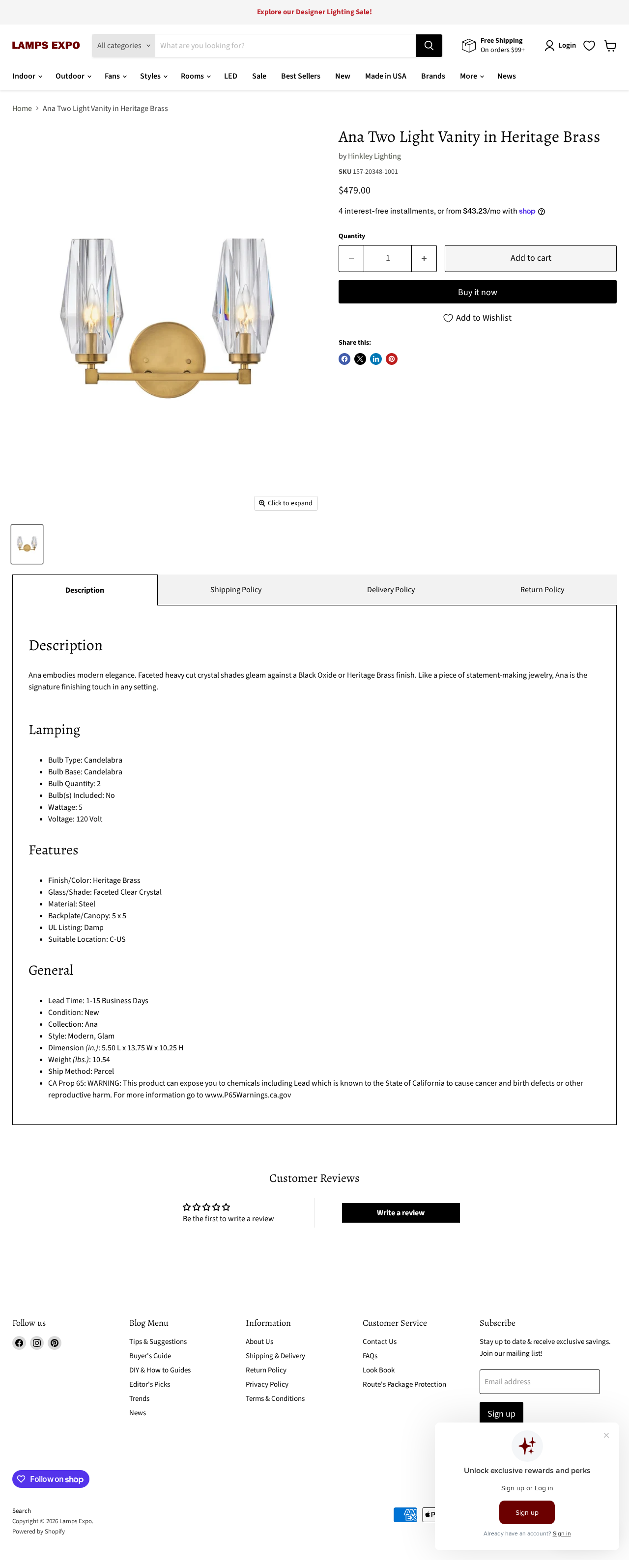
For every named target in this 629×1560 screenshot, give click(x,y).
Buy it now (477, 292)
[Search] (429, 45)
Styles (151, 76)
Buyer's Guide (150, 1356)
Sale (259, 76)
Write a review (401, 1212)
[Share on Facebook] (344, 359)
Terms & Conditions (275, 1399)
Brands (433, 76)
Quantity (352, 236)
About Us (259, 1342)
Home (22, 108)
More (469, 76)
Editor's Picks (149, 1384)
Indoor (24, 76)
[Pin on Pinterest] (392, 359)
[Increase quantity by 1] (424, 258)
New (342, 76)
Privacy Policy (267, 1384)
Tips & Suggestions (158, 1342)
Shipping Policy (235, 589)
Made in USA (385, 76)
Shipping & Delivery (275, 1356)
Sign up (501, 1414)
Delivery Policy (391, 589)
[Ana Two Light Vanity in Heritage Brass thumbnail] (27, 544)
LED (230, 76)
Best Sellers (300, 76)
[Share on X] (360, 359)
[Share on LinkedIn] (376, 359)
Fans (113, 76)
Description (84, 590)
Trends (139, 1399)
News (506, 76)
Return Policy (542, 589)
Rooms (193, 76)
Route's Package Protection (404, 1384)
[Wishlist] (589, 45)
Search (21, 1510)
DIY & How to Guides (160, 1370)
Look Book (379, 1370)
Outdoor (71, 76)
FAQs (370, 1356)
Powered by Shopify (38, 1531)
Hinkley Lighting (374, 156)
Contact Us (380, 1342)
